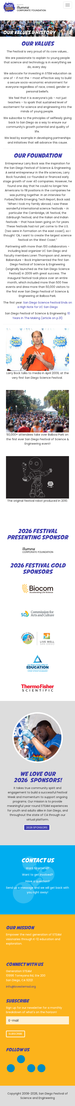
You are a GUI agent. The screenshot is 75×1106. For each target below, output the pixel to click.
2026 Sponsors (36, 827)
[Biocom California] (37, 589)
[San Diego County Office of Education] (37, 663)
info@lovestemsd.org (21, 987)
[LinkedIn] (41, 1067)
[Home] (24, 7)
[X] (11, 1067)
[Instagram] (31, 1067)
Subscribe (15, 1034)
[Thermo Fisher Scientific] (37, 688)
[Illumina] (37, 550)
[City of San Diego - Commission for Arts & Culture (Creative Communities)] (37, 614)
